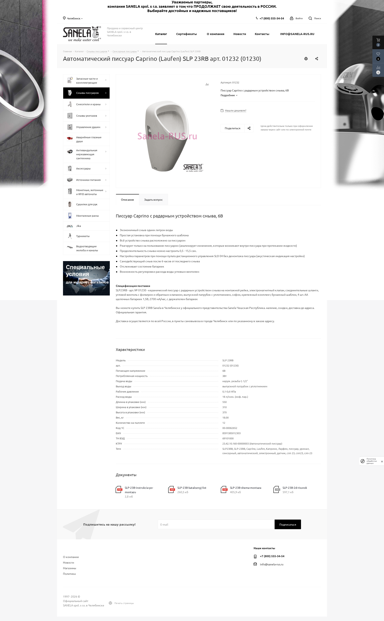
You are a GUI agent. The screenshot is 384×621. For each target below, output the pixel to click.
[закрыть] (382, 461)
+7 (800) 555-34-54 (272, 18)
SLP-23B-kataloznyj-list (191, 487)
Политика (69, 573)
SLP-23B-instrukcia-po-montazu (139, 490)
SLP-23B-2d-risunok (295, 487)
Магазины (69, 568)
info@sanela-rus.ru (271, 564)
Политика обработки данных (372, 461)
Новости (68, 562)
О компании (71, 557)
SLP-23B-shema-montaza (245, 487)
